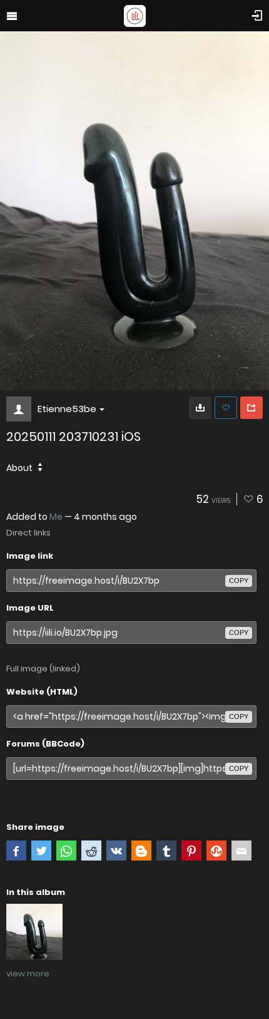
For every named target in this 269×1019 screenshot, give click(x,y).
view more (27, 974)
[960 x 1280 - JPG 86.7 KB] (200, 407)
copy (238, 580)
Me (56, 516)
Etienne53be (67, 408)
